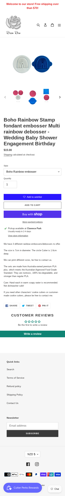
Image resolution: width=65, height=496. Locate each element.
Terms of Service (15, 377)
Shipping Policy (15, 394)
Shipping (8, 154)
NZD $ (31, 454)
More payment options (32, 222)
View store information (18, 236)
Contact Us (12, 403)
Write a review (32, 333)
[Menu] (59, 24)
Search (10, 369)
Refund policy (14, 386)
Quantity (7, 178)
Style (6, 166)
